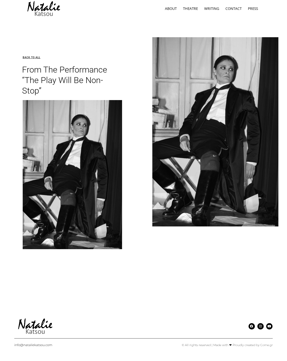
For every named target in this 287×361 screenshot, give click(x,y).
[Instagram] (260, 326)
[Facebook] (252, 326)
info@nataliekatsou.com (33, 345)
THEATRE (190, 8)
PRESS (253, 8)
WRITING (211, 8)
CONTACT (233, 8)
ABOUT (171, 8)
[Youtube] (269, 326)
